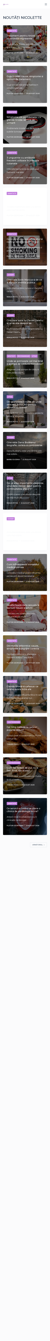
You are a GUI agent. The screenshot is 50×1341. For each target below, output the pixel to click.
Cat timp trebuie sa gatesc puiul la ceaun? (22, 728)
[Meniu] (46, 4)
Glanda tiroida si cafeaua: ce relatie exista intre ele (22, 688)
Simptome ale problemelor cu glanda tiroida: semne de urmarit (24, 120)
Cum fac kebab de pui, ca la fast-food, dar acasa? (22, 769)
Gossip (11, 275)
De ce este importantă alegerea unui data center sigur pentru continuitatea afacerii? (25, 486)
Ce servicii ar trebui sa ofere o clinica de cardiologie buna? (23, 810)
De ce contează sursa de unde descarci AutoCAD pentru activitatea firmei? (24, 404)
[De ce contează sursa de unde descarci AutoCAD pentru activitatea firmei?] (25, 409)
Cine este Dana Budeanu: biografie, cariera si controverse (24, 444)
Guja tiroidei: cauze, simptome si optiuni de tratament (25, 78)
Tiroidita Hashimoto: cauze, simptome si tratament (22, 200)
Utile (34, 356)
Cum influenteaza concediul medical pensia (23, 566)
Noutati (11, 356)
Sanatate (12, 31)
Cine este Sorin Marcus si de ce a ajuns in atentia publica (24, 281)
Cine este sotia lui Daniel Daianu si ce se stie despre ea (25, 322)
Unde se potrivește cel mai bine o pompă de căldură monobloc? (25, 362)
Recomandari (24, 356)
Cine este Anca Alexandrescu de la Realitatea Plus (23, 525)
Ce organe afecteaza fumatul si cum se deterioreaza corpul (25, 240)
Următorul (37, 845)
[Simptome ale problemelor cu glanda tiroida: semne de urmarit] (25, 125)
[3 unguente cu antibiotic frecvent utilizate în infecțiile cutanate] (25, 165)
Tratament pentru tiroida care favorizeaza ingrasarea (24, 37)
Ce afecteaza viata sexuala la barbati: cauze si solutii (23, 606)
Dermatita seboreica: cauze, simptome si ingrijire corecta (23, 647)
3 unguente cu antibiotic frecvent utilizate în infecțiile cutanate (23, 160)
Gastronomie (14, 722)
